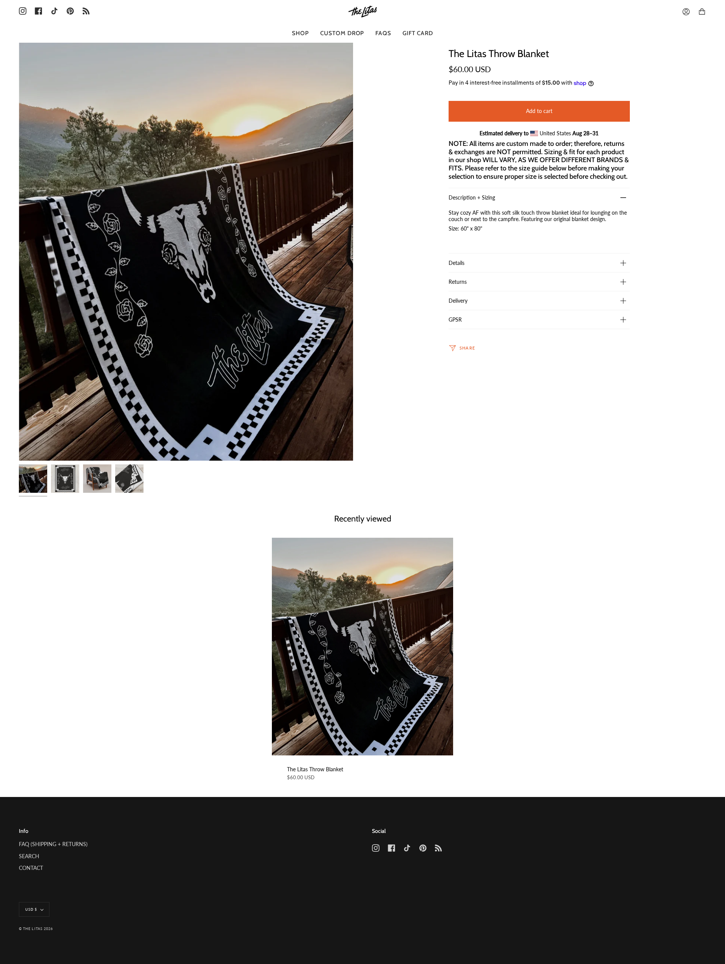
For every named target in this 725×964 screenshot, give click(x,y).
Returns (458, 282)
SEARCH (29, 856)
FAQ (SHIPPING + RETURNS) (53, 844)
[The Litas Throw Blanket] (362, 646)
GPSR (455, 319)
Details (456, 263)
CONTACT (31, 868)
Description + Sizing (472, 197)
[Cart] (702, 11)
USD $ (31, 909)
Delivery (458, 300)
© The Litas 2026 (36, 929)
